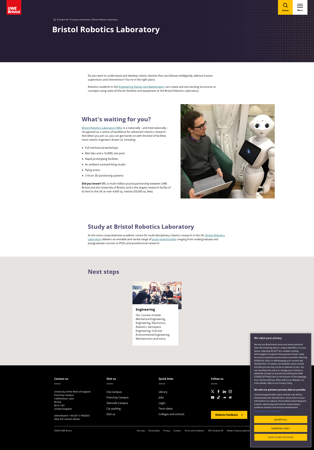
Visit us (110, 414)
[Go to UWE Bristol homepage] (54, 19)
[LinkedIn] (225, 394)
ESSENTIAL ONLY (280, 428)
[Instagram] (231, 394)
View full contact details (67, 419)
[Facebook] (219, 394)
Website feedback (226, 415)
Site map (141, 430)
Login (162, 403)
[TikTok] (219, 400)
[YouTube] (213, 400)
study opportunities (164, 239)
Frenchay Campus (117, 397)
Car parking (113, 408)
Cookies (177, 430)
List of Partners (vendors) (267, 411)
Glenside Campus (117, 403)
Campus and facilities (81, 19)
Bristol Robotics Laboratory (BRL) (102, 128)
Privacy (166, 430)
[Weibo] (231, 400)
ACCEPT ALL (280, 419)
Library (163, 392)
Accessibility (154, 430)
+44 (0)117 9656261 (79, 415)
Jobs (161, 397)
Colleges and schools (171, 414)
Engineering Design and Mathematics (142, 87)
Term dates (166, 408)
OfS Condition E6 (215, 430)
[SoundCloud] (225, 400)
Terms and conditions (194, 430)
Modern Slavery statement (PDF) (242, 430)
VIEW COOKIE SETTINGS (280, 437)
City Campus (114, 392)
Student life (63, 19)
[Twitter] (213, 394)
